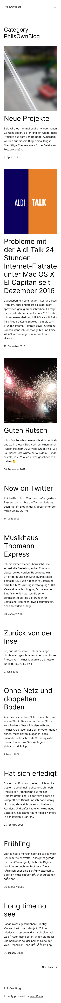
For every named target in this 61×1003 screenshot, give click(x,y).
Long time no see (25, 910)
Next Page (49, 967)
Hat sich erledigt (30, 773)
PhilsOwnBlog (12, 6)
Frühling (17, 844)
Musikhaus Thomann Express (21, 546)
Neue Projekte (26, 118)
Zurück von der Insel (28, 637)
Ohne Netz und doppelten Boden (28, 699)
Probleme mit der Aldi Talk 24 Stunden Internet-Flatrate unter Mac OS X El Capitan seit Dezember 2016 (30, 266)
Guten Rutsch (25, 430)
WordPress (36, 996)
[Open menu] (55, 7)
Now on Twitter (28, 488)
